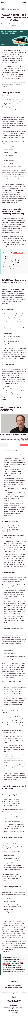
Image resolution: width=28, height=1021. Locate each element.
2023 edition (7, 54)
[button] (2, 445)
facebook (18, 985)
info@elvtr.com (18, 987)
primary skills (17, 356)
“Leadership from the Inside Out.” (11, 723)
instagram (10, 985)
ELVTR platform (17, 252)
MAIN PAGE (2, 8)
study (17, 921)
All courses (24, 445)
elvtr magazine (5, 9)
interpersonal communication (10, 579)
